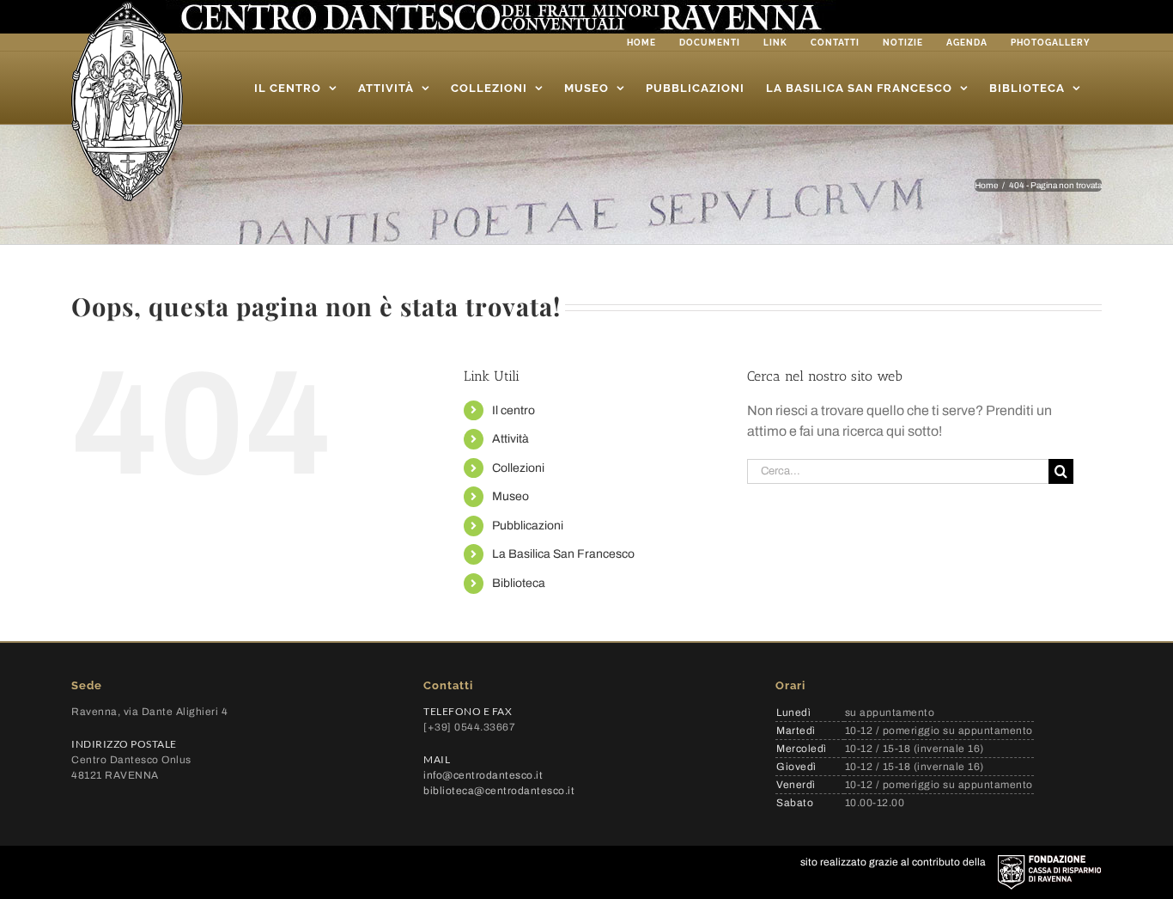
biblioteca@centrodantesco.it (498, 791)
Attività (510, 438)
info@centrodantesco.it (483, 775)
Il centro (513, 410)
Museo (510, 496)
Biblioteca (518, 583)
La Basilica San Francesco (563, 553)
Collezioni (518, 468)
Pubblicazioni (527, 525)
